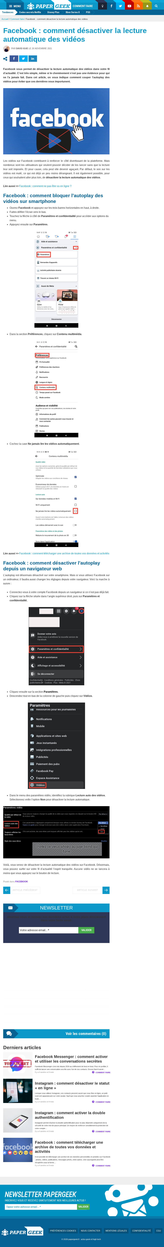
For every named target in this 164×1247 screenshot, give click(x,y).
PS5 (88, 12)
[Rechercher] (156, 6)
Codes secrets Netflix (30, 12)
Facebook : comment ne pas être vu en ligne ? (45, 186)
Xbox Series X (73, 12)
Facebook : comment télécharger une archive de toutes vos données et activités (64, 553)
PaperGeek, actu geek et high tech (49, 5)
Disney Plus (53, 12)
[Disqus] (56, 989)
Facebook (21, 881)
